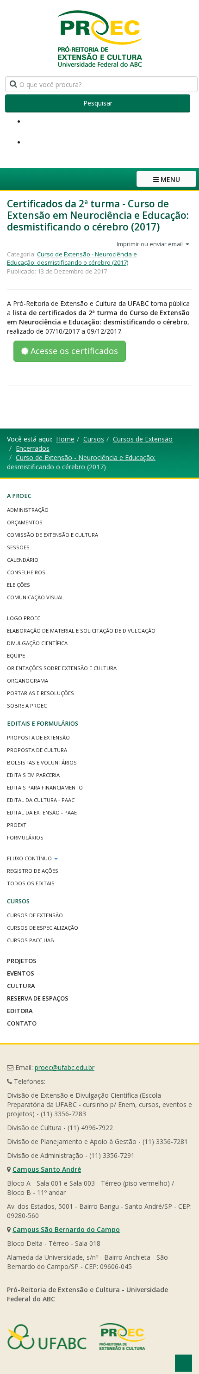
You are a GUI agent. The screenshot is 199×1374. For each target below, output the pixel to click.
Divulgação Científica (37, 643)
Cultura (21, 986)
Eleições (18, 584)
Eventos (20, 973)
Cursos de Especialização (42, 927)
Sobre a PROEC (27, 705)
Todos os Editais (31, 883)
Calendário (22, 559)
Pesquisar (97, 103)
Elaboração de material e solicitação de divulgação (81, 630)
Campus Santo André (46, 1169)
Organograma (27, 680)
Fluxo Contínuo (30, 858)
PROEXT (16, 824)
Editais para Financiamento (45, 787)
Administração (28, 509)
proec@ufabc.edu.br (64, 1067)
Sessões (18, 547)
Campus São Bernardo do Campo (66, 1229)
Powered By (76, 1336)
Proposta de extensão (38, 737)
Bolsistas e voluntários (42, 762)
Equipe (16, 655)
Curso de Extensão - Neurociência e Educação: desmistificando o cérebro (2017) (72, 258)
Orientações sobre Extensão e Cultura (62, 668)
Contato (22, 1023)
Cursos (93, 439)
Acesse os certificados (73, 350)
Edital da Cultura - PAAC (41, 799)
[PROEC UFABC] (99, 38)
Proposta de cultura (37, 749)
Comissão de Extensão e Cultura (52, 534)
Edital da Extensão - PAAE (42, 812)
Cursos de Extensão (143, 439)
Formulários (25, 837)
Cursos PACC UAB (30, 940)
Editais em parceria (33, 774)
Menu (169, 179)
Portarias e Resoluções (40, 693)
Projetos (22, 961)
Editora (19, 1011)
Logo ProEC (23, 618)
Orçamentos (25, 522)
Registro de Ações (32, 870)
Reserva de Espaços (37, 998)
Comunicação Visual (35, 597)
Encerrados (33, 448)
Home (65, 439)
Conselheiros (26, 572)
